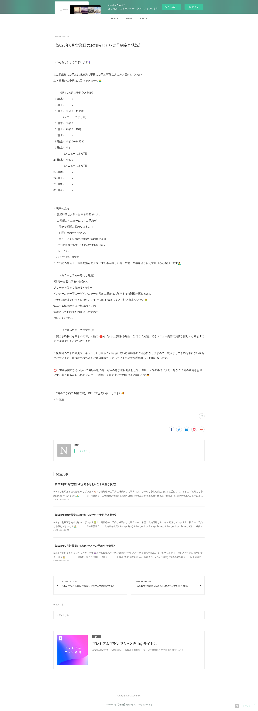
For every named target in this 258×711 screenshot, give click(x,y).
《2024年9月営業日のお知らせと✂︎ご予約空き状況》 (84, 545)
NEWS (129, 18)
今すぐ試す (171, 6)
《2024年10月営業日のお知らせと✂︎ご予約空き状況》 (85, 515)
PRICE (143, 18)
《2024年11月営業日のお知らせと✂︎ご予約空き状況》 (85, 484)
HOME (114, 18)
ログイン (194, 7)
